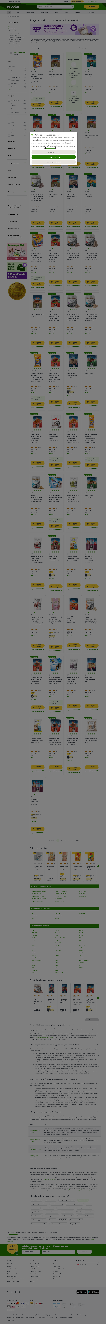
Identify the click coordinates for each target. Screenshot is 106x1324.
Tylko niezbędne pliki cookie (53, 162)
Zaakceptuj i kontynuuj (53, 157)
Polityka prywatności (50, 148)
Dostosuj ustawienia (53, 152)
